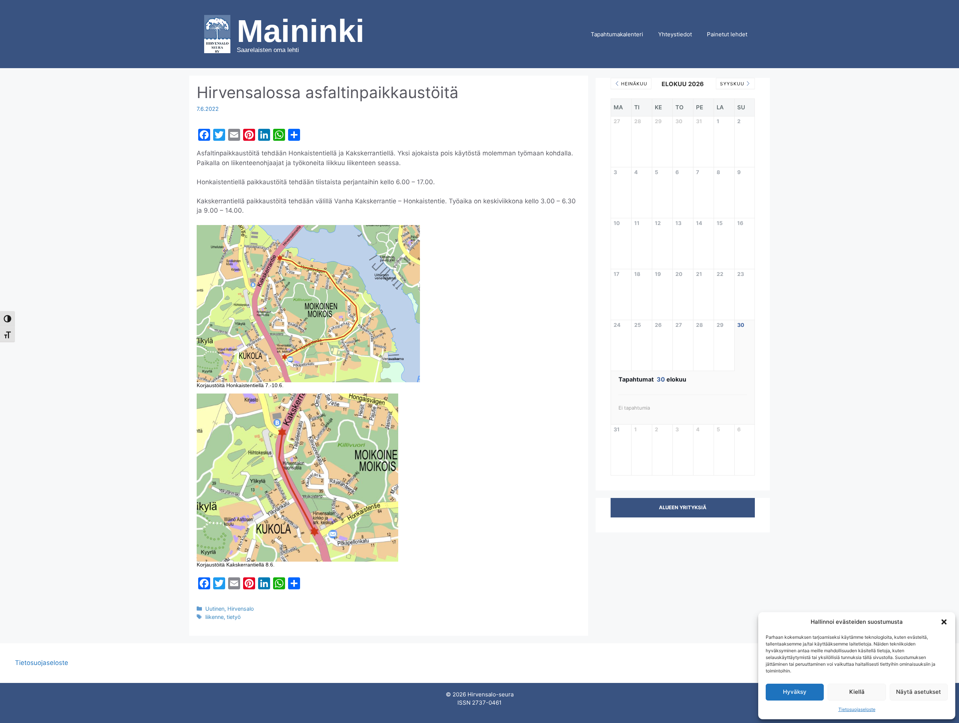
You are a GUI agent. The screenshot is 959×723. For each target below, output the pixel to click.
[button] (944, 622)
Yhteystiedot (675, 34)
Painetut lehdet (727, 34)
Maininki (300, 31)
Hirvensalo (240, 608)
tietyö (234, 617)
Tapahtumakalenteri (617, 34)
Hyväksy (795, 691)
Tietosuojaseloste (856, 709)
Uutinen (214, 608)
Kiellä (857, 691)
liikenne (214, 617)
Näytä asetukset (918, 691)
